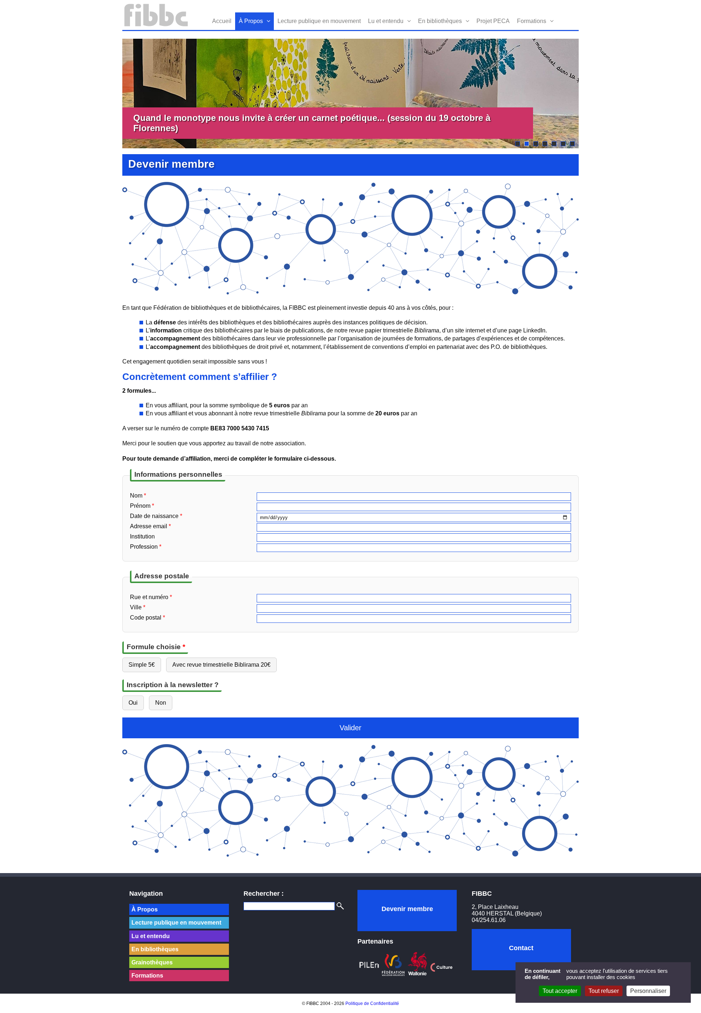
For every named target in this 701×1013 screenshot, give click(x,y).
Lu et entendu (385, 21)
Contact (521, 948)
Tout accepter (560, 991)
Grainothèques (152, 962)
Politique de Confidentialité (372, 1003)
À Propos (251, 21)
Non (160, 703)
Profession (145, 547)
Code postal (147, 617)
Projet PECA (493, 21)
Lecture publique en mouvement (319, 21)
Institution (142, 536)
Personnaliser (648, 991)
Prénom (142, 506)
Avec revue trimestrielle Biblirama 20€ (221, 665)
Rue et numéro (151, 597)
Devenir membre (407, 909)
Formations (531, 21)
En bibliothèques (440, 21)
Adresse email (150, 526)
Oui (133, 703)
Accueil (221, 21)
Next (589, 93)
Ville (137, 607)
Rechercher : (264, 893)
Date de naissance (156, 516)
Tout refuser (604, 991)
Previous (111, 93)
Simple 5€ (142, 665)
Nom (138, 495)
